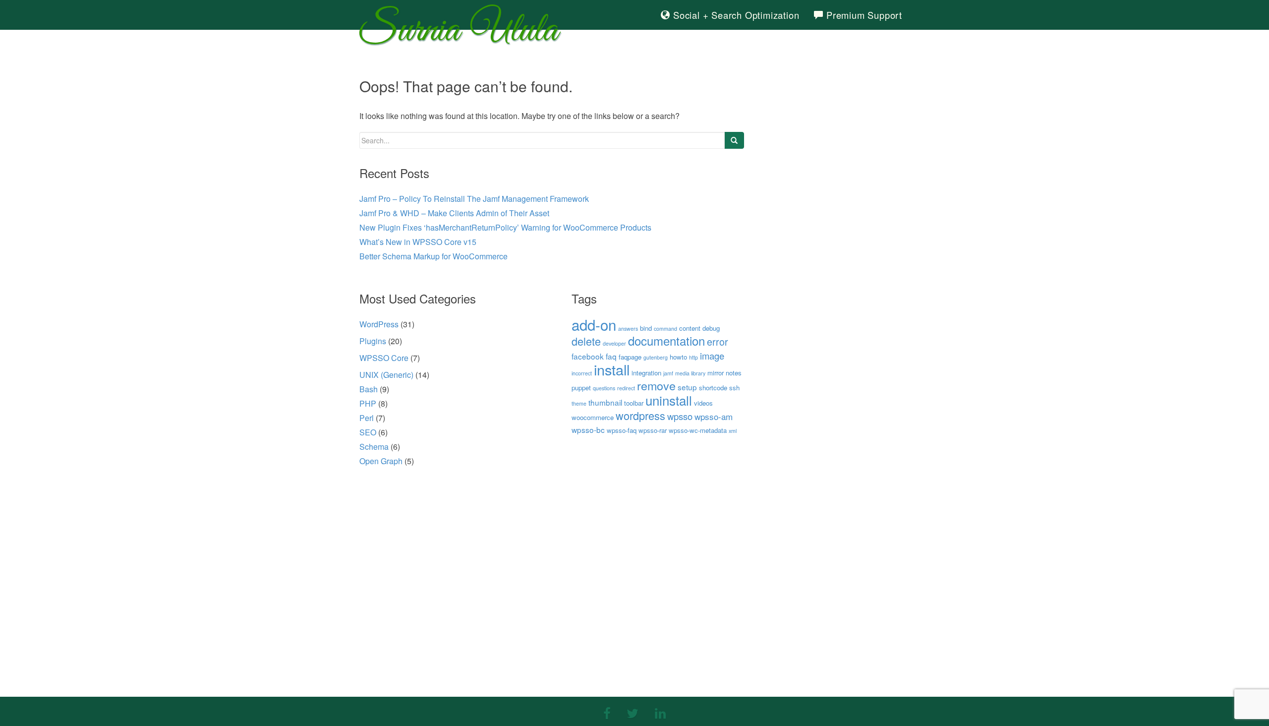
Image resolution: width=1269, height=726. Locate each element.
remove (656, 385)
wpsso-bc (588, 429)
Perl (366, 418)
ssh (734, 387)
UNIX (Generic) (386, 374)
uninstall (668, 400)
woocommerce (593, 417)
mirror (715, 372)
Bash (368, 389)
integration (646, 372)
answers (628, 328)
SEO (367, 432)
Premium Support (862, 14)
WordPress (379, 324)
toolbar (633, 403)
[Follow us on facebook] (607, 712)
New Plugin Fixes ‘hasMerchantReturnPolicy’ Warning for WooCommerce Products (505, 227)
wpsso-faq (621, 430)
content (689, 328)
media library (690, 373)
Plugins (372, 341)
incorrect (582, 373)
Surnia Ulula (458, 34)
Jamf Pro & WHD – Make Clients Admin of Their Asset (454, 213)
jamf (668, 373)
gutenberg (655, 357)
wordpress (640, 415)
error (717, 342)
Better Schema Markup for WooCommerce (433, 256)
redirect (626, 388)
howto (678, 357)
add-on (594, 324)
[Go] (734, 140)
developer (614, 343)
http (693, 357)
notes (734, 372)
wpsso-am (713, 416)
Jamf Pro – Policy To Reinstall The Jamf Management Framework (474, 198)
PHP (367, 403)
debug (711, 328)
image (712, 355)
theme (579, 403)
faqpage (630, 357)
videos (703, 403)
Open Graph (381, 461)
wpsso (679, 416)
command (665, 328)
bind (646, 328)
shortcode (713, 387)
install (612, 369)
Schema (374, 446)
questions (604, 388)
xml (733, 430)
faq (611, 356)
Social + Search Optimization (734, 14)
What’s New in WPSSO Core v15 (417, 241)
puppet (581, 387)
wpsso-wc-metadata (698, 430)
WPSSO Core (383, 357)
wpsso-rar (652, 430)
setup (687, 386)
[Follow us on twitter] (632, 712)
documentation (666, 340)
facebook (588, 356)
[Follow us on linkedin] (660, 712)
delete (586, 341)
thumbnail (605, 402)
